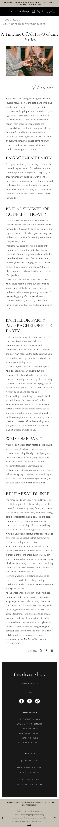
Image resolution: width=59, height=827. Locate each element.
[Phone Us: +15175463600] (38, 11)
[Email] (52, 650)
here (29, 824)
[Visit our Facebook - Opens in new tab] (21, 701)
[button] (4, 11)
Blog (15, 19)
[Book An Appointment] (33, 11)
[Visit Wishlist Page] (52, 11)
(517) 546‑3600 (29, 761)
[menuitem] (4, 11)
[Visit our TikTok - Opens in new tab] (37, 701)
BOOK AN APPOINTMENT (29, 724)
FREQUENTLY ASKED (29, 719)
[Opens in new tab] (41, 650)
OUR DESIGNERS (29, 728)
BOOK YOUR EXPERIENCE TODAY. (36, 3)
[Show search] (43, 11)
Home (6, 19)
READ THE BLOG (29, 738)
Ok (55, 818)
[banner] (18, 11)
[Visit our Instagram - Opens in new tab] (29, 701)
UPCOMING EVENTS (29, 733)
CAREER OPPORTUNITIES (29, 742)
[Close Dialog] (3, 817)
